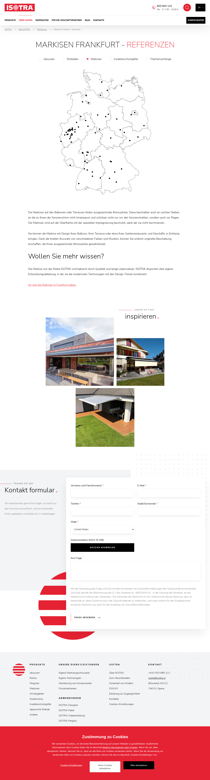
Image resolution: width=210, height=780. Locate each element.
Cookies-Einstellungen (121, 704)
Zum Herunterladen (119, 678)
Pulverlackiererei (67, 688)
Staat (74, 522)
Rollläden (72, 59)
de (199, 7)
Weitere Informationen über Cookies (120, 747)
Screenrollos (36, 699)
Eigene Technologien (70, 678)
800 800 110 (164, 6)
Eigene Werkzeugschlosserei (74, 673)
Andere (34, 714)
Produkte (10, 20)
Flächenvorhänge (161, 59)
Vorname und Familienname (87, 485)
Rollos (33, 678)
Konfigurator (196, 20)
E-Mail (141, 485)
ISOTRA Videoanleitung (72, 715)
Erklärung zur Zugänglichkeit (124, 693)
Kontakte (98, 20)
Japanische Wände (40, 709)
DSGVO (113, 688)
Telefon (76, 503)
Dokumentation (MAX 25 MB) (87, 540)
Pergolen (34, 683)
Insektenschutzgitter (126, 59)
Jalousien (49, 59)
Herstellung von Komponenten (75, 683)
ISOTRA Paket (66, 710)
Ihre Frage (76, 558)
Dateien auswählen (102, 547)
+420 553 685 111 (159, 673)
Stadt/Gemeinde (147, 503)
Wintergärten (37, 693)
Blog (87, 20)
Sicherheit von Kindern (121, 683)
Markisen (96, 59)
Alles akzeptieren (139, 765)
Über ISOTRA (25, 20)
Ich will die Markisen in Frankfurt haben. (52, 285)
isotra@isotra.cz (156, 678)
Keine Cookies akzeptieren (105, 767)
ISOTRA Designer (68, 705)
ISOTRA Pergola (68, 720)
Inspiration (42, 20)
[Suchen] (187, 7)
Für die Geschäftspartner (67, 20)
